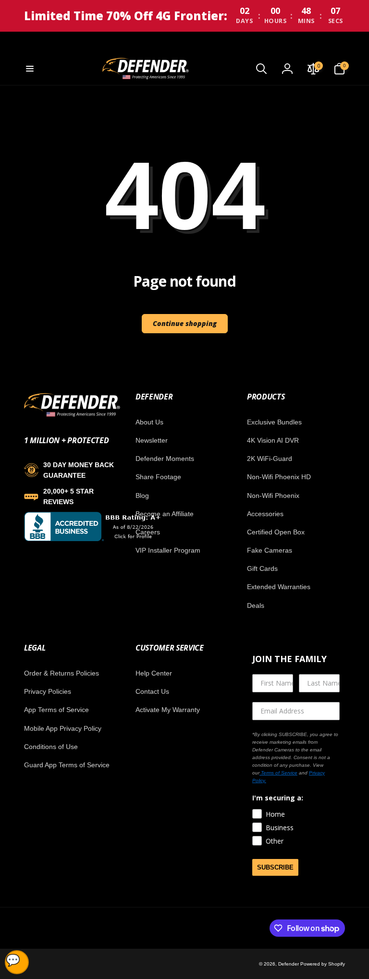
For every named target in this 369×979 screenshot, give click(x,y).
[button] (29, 68)
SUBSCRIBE (275, 867)
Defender (289, 964)
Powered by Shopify (322, 964)
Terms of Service (278, 772)
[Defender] (72, 415)
